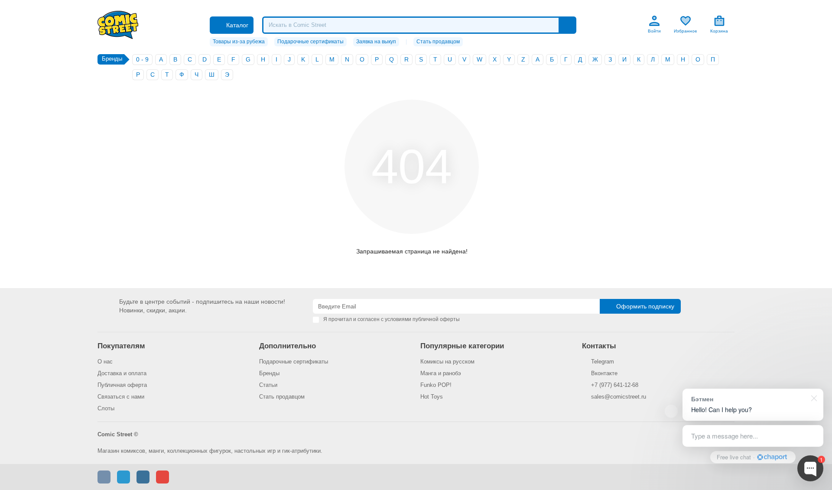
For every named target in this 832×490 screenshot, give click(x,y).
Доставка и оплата (122, 373)
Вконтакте (604, 373)
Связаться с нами (121, 396)
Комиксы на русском (447, 361)
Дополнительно (287, 346)
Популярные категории (462, 346)
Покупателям (121, 346)
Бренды (269, 373)
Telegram (602, 361)
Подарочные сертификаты (310, 42)
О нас (105, 361)
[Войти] (654, 21)
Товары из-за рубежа (239, 42)
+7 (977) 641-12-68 (614, 385)
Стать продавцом (438, 42)
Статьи (268, 385)
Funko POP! (436, 385)
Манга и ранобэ (440, 373)
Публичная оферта (122, 385)
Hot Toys (431, 396)
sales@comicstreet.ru (618, 396)
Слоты (106, 408)
